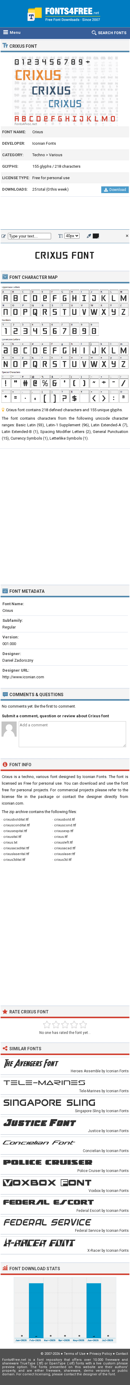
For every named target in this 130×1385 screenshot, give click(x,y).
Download (117, 190)
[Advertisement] (65, 213)
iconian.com (12, 803)
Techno (38, 155)
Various (55, 155)
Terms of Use (75, 1354)
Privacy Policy (100, 1354)
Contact (122, 1354)
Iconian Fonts (44, 143)
